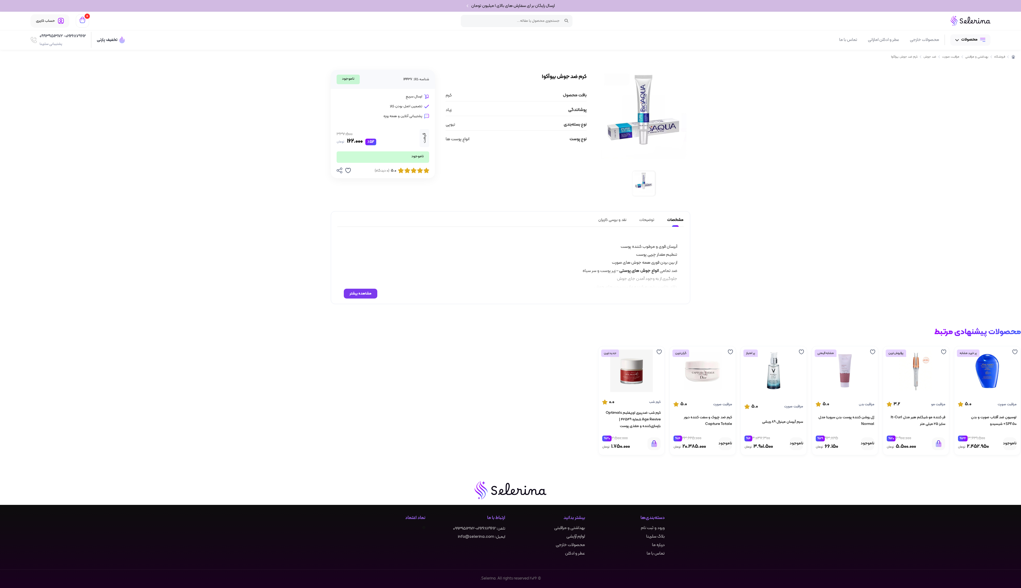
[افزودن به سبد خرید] (938, 443)
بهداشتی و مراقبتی (569, 528)
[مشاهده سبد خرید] (82, 20)
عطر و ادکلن (575, 553)
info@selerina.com (476, 537)
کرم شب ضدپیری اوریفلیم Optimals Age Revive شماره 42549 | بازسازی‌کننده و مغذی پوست (633, 419)
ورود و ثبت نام (653, 528)
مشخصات (675, 220)
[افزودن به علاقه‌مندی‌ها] (1013, 352)
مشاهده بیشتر (360, 293)
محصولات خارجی (924, 40)
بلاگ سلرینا (655, 536)
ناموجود (1009, 443)
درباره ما (658, 545)
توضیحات (646, 220)
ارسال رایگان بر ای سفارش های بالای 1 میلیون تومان (513, 6)
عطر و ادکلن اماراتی (883, 40)
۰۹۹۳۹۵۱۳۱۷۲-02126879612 (474, 529)
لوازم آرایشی (575, 536)
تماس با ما (848, 40)
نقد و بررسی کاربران (612, 220)
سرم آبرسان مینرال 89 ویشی (782, 421)
